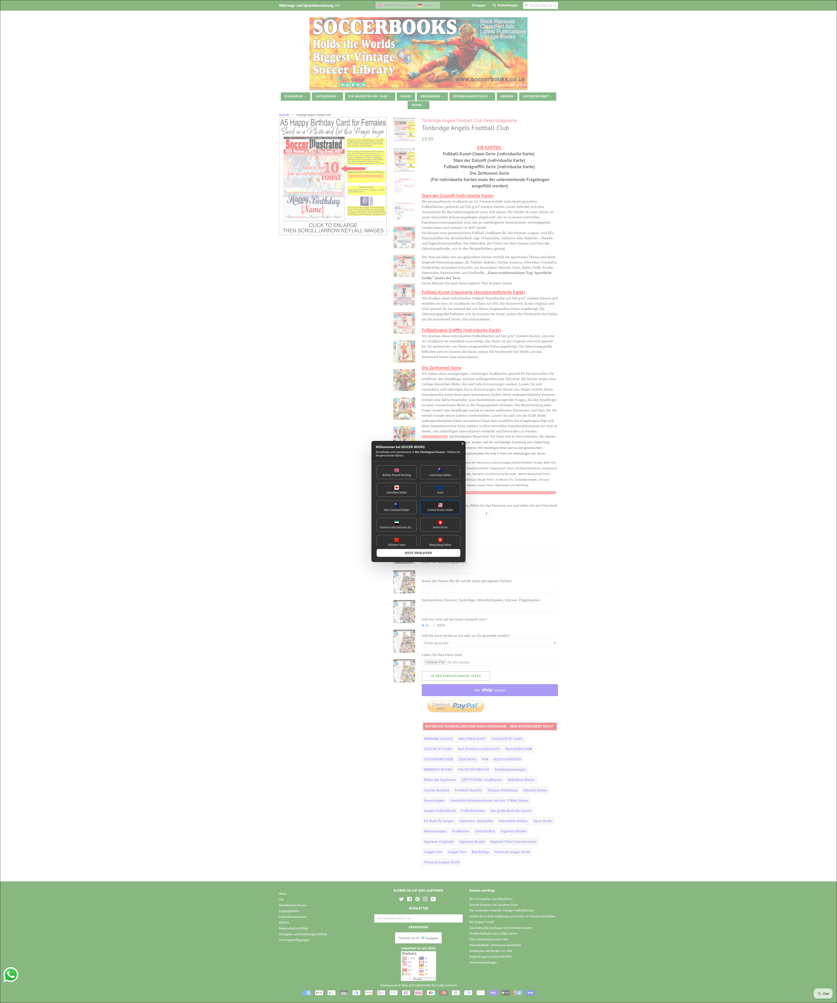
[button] (397, 472)
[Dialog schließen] (463, 444)
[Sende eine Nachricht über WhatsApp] (11, 974)
